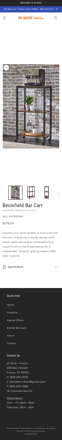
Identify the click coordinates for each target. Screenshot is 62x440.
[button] (4, 18)
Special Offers (15, 320)
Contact (11, 343)
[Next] (58, 193)
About (10, 335)
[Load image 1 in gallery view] (15, 192)
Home (10, 304)
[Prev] (4, 193)
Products (12, 312)
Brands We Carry (17, 327)
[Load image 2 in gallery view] (31, 192)
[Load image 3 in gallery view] (46, 192)
